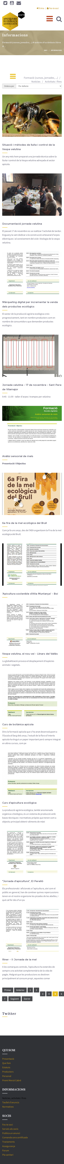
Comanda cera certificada (15, 1137)
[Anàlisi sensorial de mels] (35, 428)
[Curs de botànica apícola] (35, 696)
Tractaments (8, 1141)
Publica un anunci (11, 1133)
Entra (41, 8)
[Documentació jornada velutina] (35, 196)
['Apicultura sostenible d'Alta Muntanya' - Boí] (35, 566)
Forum (5, 1150)
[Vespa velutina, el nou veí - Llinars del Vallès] (35, 626)
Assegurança (8, 1146)
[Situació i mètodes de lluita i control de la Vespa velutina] (35, 117)
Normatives (8, 1106)
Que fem (6, 1063)
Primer (7, 989)
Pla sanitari (7, 1154)
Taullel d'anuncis (10, 1102)
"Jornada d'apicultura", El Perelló (22, 881)
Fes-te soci (54, 8)
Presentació (8, 1058)
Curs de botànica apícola (17, 724)
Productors (8, 1071)
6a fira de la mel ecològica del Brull (24, 523)
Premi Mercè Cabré (11, 1080)
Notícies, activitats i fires (14, 1098)
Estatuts (6, 1067)
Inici (45, 50)
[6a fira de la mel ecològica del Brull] (35, 495)
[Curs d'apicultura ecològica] (35, 775)
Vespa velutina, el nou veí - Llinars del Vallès (30, 653)
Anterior (20, 989)
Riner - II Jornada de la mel (19, 959)
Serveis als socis (10, 1128)
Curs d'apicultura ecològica (19, 802)
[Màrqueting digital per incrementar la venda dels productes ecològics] (35, 274)
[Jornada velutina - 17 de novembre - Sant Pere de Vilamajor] (35, 357)
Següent (14, 998)
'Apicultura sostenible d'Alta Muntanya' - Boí (30, 593)
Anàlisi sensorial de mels (17, 456)
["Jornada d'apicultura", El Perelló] (35, 853)
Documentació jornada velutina (22, 223)
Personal (6, 1076)
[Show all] (15, 77)
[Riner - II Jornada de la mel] (35, 931)
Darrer (27, 998)
